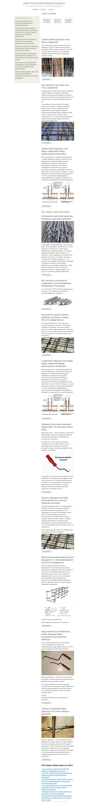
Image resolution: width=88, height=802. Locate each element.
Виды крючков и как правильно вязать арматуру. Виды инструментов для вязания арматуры (55, 635)
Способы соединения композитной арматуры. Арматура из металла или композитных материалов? (56, 775)
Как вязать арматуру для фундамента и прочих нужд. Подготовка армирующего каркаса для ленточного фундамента (57, 781)
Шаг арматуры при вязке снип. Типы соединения (55, 86)
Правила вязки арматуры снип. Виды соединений (55, 40)
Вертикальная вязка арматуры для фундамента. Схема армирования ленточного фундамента (57, 560)
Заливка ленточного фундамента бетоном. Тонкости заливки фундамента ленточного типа (25, 41)
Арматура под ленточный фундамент (44, 3)
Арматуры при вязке (57, 21)
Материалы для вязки (46, 21)
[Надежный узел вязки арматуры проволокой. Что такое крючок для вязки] (57, 463)
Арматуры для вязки (68, 21)
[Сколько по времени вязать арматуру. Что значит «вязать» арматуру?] (57, 727)
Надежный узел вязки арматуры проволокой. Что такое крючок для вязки (57, 427)
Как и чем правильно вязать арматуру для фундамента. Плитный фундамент (24, 23)
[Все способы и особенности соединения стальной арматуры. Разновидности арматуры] (57, 301)
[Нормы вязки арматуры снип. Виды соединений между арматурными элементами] (57, 193)
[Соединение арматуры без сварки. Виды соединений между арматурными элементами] (57, 405)
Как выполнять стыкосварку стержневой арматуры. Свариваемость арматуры (55, 770)
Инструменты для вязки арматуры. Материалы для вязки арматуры (57, 217)
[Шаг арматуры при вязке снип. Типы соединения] (57, 131)
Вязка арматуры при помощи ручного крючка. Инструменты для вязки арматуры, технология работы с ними (56, 798)
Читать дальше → (46, 79)
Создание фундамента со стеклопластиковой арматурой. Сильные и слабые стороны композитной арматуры (56, 787)
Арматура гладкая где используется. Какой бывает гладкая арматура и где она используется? (26, 48)
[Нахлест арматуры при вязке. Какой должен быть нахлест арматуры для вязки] (57, 541)
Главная (35, 9)
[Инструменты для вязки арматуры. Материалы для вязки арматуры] (57, 232)
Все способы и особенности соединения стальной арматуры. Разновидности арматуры (56, 283)
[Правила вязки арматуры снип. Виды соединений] (57, 67)
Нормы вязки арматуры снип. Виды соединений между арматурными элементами (54, 151)
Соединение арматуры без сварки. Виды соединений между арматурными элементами (57, 363)
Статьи (50, 9)
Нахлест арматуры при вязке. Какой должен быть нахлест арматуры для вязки (54, 500)
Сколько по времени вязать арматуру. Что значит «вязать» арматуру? (55, 711)
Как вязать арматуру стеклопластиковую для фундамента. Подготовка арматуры (56, 793)
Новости (43, 9)
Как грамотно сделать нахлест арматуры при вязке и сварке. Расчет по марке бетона (55, 317)
